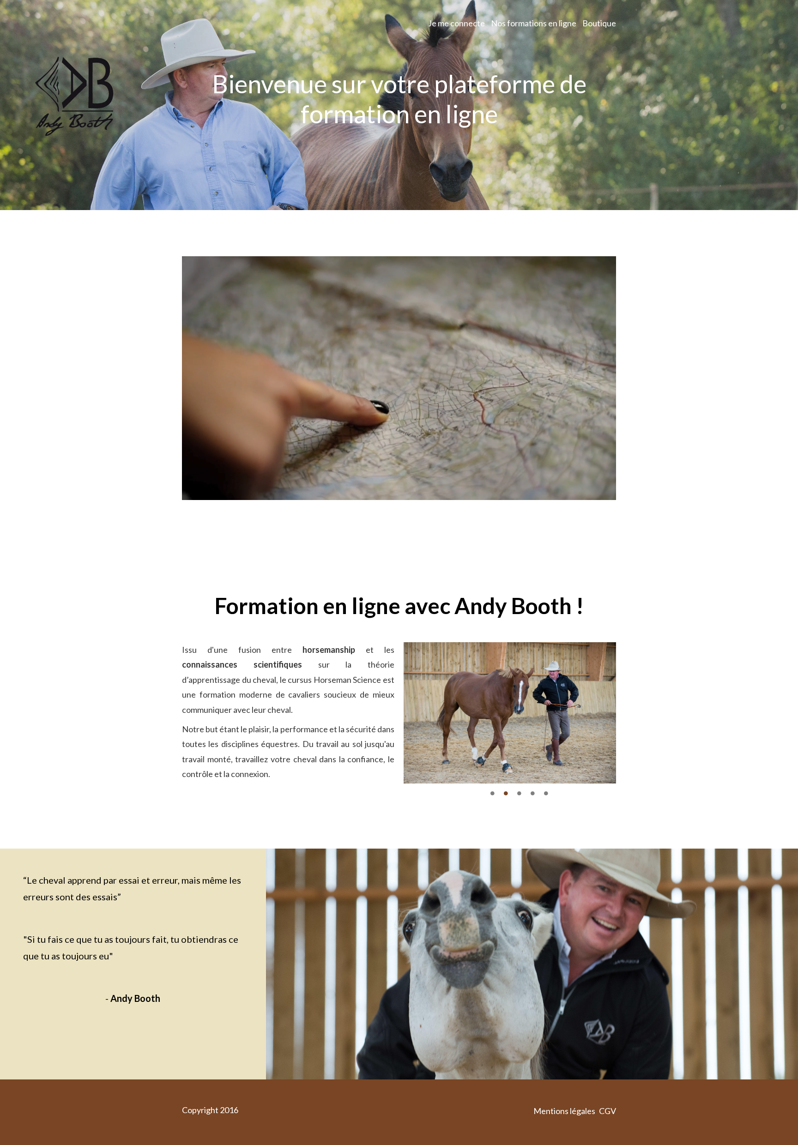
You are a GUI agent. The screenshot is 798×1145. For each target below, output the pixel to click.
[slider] (390, 492)
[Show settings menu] (588, 492)
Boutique (599, 23)
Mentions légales (564, 1111)
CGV (607, 1111)
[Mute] (570, 492)
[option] (510, 712)
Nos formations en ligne (533, 23)
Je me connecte (456, 23)
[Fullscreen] (607, 492)
